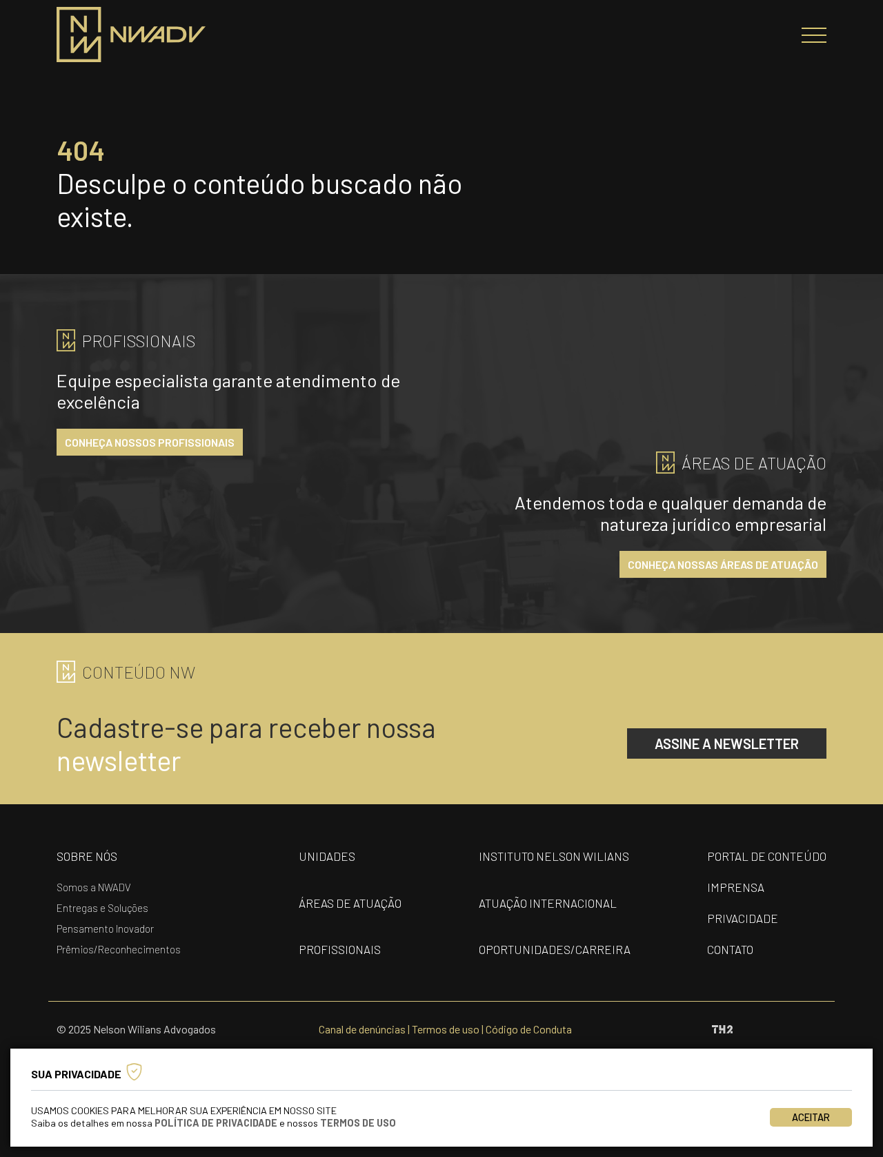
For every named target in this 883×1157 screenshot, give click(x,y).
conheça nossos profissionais (150, 442)
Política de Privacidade (216, 1123)
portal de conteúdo (766, 856)
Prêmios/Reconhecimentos (119, 949)
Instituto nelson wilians (554, 856)
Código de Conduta (529, 1029)
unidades (327, 856)
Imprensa (735, 887)
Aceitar (811, 1117)
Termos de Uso (358, 1123)
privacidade (742, 918)
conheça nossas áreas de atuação (723, 564)
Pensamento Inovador (105, 928)
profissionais (340, 949)
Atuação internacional (548, 903)
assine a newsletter (727, 743)
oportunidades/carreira (555, 949)
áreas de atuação (350, 903)
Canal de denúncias (362, 1029)
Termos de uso (445, 1029)
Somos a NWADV (94, 887)
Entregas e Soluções (102, 908)
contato (730, 949)
